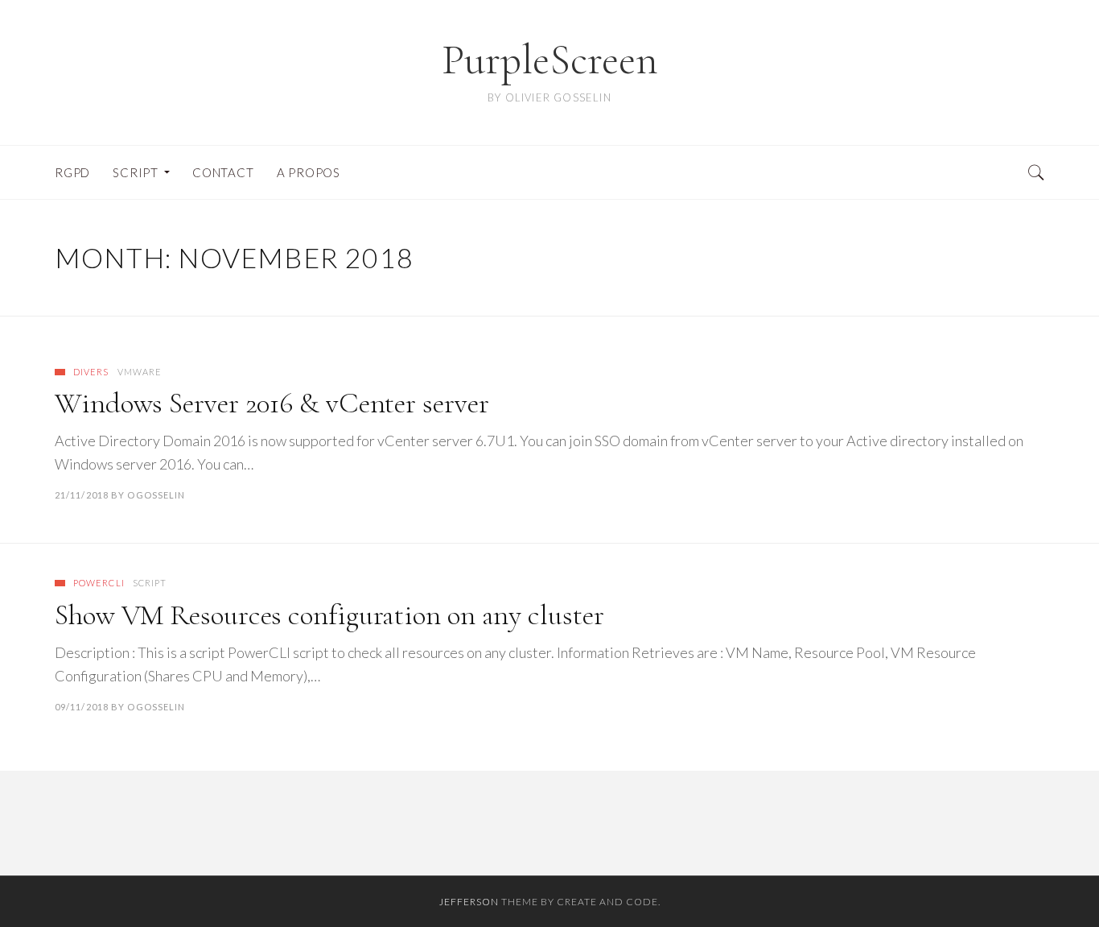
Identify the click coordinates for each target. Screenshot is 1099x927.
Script (150, 582)
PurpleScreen (550, 60)
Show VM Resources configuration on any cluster (329, 615)
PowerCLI (99, 582)
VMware (140, 371)
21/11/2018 (82, 495)
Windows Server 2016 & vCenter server (271, 403)
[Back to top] (1047, 879)
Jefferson (469, 902)
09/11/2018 (82, 706)
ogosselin (156, 495)
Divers (91, 371)
